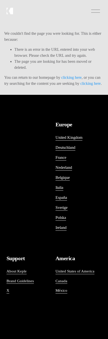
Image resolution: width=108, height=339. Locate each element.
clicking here (71, 77)
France (61, 157)
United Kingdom (69, 137)
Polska (61, 217)
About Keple (17, 271)
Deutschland (65, 147)
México (61, 290)
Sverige (62, 207)
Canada (61, 281)
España (61, 197)
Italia (59, 187)
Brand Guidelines (20, 281)
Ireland (61, 227)
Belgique (63, 177)
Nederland (64, 167)
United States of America (75, 271)
